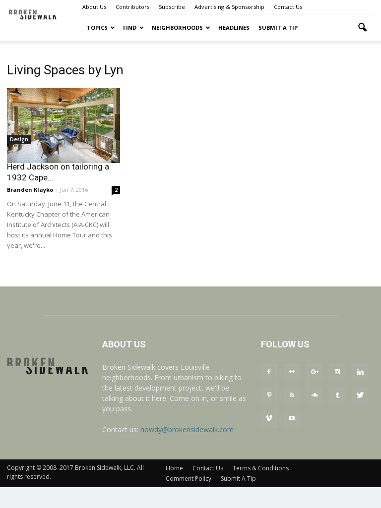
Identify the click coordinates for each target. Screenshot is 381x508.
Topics (97, 27)
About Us (94, 6)
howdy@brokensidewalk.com (187, 429)
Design (19, 139)
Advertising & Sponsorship (229, 6)
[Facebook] (269, 372)
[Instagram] (337, 372)
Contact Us (288, 6)
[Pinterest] (269, 395)
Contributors (132, 6)
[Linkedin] (360, 372)
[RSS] (292, 395)
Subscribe (172, 6)
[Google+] (314, 372)
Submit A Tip (278, 27)
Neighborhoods (177, 27)
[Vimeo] (269, 419)
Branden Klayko (30, 189)
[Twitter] (360, 395)
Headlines (234, 27)
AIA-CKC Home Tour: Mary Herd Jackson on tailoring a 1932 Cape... (58, 166)
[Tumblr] (337, 395)
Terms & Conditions (261, 468)
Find (129, 27)
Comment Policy (188, 478)
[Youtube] (292, 419)
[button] (362, 28)
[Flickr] (292, 372)
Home (174, 468)
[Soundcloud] (314, 395)
